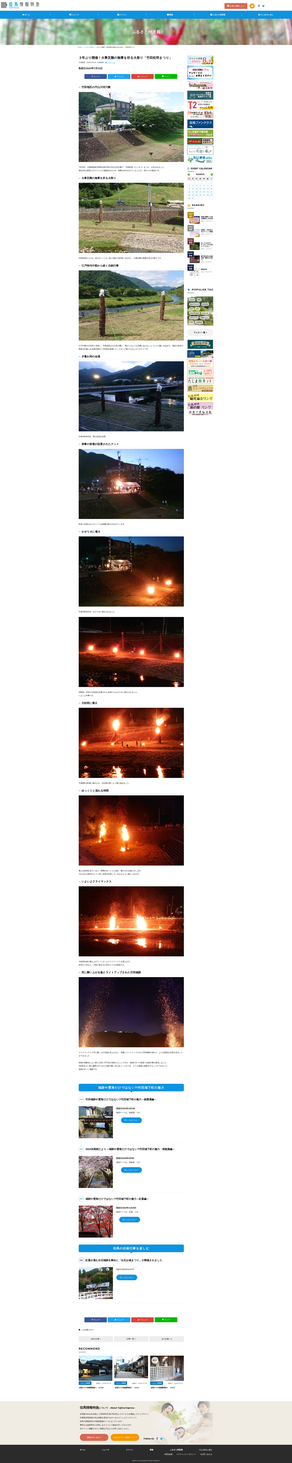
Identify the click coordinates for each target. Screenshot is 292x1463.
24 (193, 195)
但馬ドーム (204, 318)
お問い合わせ (206, 1454)
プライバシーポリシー (187, 1454)
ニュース (75, 15)
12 (200, 189)
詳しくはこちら (130, 1120)
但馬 (191, 322)
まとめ (192, 300)
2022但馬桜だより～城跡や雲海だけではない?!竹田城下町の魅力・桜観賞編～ (130, 1149)
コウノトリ (193, 318)
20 (204, 192)
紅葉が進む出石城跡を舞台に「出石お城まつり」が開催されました (124, 1260)
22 (211, 192)
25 (196, 195)
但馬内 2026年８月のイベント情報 (207, 230)
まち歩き (205, 304)
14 (208, 189)
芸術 (191, 309)
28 (208, 195)
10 (193, 189)
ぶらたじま (111, 62)
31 (193, 198)
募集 (171, 15)
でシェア (96, 76)
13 (204, 189)
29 (211, 195)
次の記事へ (166, 1339)
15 (211, 189)
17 (193, 192)
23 (189, 195)
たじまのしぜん (266, 15)
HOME (80, 47)
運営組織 (168, 1454)
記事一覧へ (131, 1339)
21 (208, 192)
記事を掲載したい (237, 6)
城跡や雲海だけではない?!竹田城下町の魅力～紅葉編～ (117, 1198)
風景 (199, 300)
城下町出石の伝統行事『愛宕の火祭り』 (207, 257)
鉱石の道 (205, 313)
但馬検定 (199, 322)
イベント (123, 15)
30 (189, 198)
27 (204, 195)
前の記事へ (96, 1339)
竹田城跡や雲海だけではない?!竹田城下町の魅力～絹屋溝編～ (121, 1099)
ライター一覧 (199, 332)
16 (189, 192)
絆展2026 (204, 269)
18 (196, 192)
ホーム (27, 15)
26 (200, 195)
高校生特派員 (194, 313)
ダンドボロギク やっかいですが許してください (207, 244)
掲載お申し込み (93, 1437)
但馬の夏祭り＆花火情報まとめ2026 (207, 217)
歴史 (197, 309)
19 (200, 192)
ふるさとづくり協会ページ (124, 1437)
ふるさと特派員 (218, 15)
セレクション (194, 304)
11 (196, 189)
